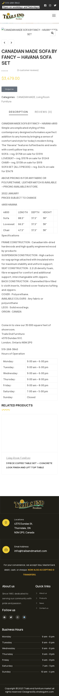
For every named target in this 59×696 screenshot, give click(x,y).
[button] (52, 33)
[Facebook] (4, 617)
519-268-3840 (12, 2)
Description (18, 112)
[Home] (29, 505)
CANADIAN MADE (26, 97)
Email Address (21, 546)
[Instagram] (17, 617)
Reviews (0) (43, 112)
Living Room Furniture (18, 458)
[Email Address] (6, 549)
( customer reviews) (28, 70)
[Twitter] (11, 617)
